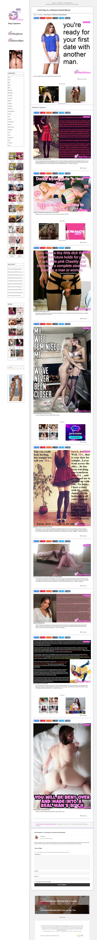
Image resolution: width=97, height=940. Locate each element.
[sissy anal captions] (19, 156)
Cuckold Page (62, 917)
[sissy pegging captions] (19, 166)
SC (69, 824)
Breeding (10, 93)
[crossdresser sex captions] (12, 240)
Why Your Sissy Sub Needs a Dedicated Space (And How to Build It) (15, 287)
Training (10, 142)
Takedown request (77, 931)
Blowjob (10, 90)
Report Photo (87, 22)
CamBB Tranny (49, 4)
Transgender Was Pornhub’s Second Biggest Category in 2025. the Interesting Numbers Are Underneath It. (15, 281)
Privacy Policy (47, 882)
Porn (9, 132)
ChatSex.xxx (55, 4)
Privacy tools (69, 931)
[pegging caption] (19, 177)
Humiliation (11, 122)
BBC (9, 82)
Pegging (10, 129)
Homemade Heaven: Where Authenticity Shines (15, 289)
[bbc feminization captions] (19, 240)
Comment (37, 854)
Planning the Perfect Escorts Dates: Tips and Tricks (15, 272)
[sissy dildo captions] (12, 177)
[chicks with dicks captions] (19, 208)
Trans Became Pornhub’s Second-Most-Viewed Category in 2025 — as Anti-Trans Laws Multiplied (15, 295)
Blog (9, 87)
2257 (54, 931)
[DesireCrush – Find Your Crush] (15, 59)
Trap (9, 145)
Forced (9, 114)
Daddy (9, 101)
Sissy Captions (14, 23)
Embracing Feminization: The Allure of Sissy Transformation (15, 275)
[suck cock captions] (12, 187)
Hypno (9, 124)
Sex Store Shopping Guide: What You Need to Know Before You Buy (14, 269)
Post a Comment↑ (83, 79)
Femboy (10, 106)
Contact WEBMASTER (47, 931)
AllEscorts (68, 4)
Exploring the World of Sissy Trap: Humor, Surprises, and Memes (15, 278)
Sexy (9, 135)
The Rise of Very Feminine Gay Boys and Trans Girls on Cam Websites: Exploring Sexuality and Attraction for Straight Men (15, 292)
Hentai (9, 119)
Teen (9, 140)
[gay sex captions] (19, 187)
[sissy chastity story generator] (19, 311)
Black (9, 85)
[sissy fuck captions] (12, 219)
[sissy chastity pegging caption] (12, 321)
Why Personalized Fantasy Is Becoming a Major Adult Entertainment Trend (15, 284)
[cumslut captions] (12, 229)
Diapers (10, 103)
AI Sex (72, 4)
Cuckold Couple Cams (62, 103)
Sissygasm (10, 137)
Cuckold (10, 98)
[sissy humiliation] (12, 198)
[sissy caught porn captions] (12, 342)
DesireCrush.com (68, 2)
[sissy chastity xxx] (12, 311)
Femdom (10, 108)
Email (36, 876)
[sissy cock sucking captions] (19, 229)
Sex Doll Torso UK (61, 4)
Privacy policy (63, 931)
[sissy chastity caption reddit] (19, 321)
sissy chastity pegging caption (12, 327)
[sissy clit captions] (19, 250)
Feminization (11, 111)
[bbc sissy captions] (12, 156)
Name (36, 871)
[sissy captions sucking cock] (19, 353)
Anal (9, 77)
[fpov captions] (12, 208)
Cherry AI (76, 4)
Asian (9, 80)
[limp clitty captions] (19, 198)
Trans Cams (59, 2)
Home (35, 15)
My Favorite (11, 127)
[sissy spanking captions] (12, 250)
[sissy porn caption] (19, 219)
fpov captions (12, 213)
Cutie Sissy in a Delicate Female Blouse (46, 824)
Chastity (10, 95)
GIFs (9, 116)
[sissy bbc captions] (12, 166)
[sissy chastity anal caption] (19, 332)
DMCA (57, 931)
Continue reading (73, 163)
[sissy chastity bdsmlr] (12, 332)
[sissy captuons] (12, 353)
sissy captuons (12, 357)
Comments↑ (84, 168)
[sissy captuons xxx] (19, 342)
